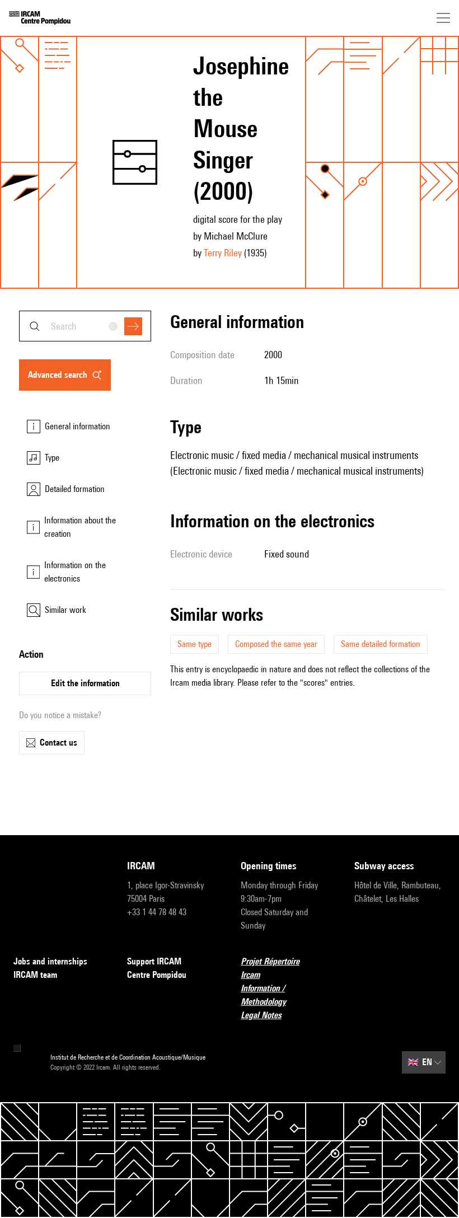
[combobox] (85, 326)
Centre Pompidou (156, 974)
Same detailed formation (380, 644)
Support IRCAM (154, 961)
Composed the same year (276, 644)
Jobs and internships (50, 961)
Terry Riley (223, 253)
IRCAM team (35, 974)
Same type (194, 644)
